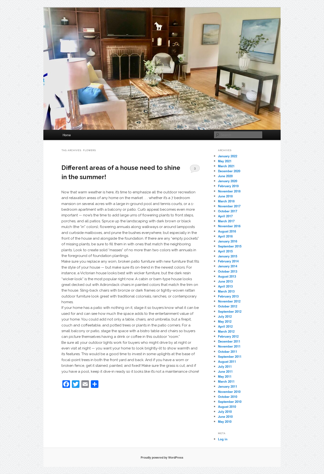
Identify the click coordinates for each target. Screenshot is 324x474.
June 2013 (225, 281)
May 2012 (224, 321)
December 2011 (229, 341)
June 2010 (225, 416)
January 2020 (227, 181)
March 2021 (226, 166)
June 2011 (225, 371)
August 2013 (227, 276)
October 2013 (227, 271)
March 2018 (226, 201)
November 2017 (229, 206)
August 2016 (227, 231)
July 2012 (225, 316)
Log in (222, 439)
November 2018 (229, 191)
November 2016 (229, 226)
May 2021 (224, 161)
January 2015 (227, 256)
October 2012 (227, 306)
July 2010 (225, 411)
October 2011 (227, 351)
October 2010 (227, 396)
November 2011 (229, 346)
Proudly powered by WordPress (162, 457)
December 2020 (229, 171)
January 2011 (227, 386)
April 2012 (225, 326)
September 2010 (229, 401)
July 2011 (225, 366)
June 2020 (225, 176)
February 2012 (228, 336)
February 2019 (228, 186)
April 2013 (225, 286)
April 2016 (225, 236)
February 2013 (228, 296)
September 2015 (229, 246)
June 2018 (225, 196)
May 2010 (224, 421)
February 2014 (228, 261)
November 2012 (229, 301)
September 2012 (229, 311)
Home (67, 135)
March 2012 (226, 331)
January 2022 (227, 156)
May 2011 (224, 376)
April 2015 (225, 251)
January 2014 (227, 266)
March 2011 (226, 381)
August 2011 (227, 361)
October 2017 (227, 211)
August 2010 (227, 406)
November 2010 (229, 391)
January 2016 (227, 241)
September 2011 (229, 356)
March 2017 (226, 221)
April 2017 (225, 216)
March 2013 (226, 291)
